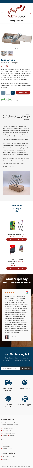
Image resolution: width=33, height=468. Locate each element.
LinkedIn (5, 435)
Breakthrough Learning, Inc (12, 466)
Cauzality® (6, 459)
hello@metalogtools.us (9, 433)
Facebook (12, 435)
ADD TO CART (12, 239)
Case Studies (6, 446)
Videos (5, 444)
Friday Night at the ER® (9, 457)
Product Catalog (7, 448)
